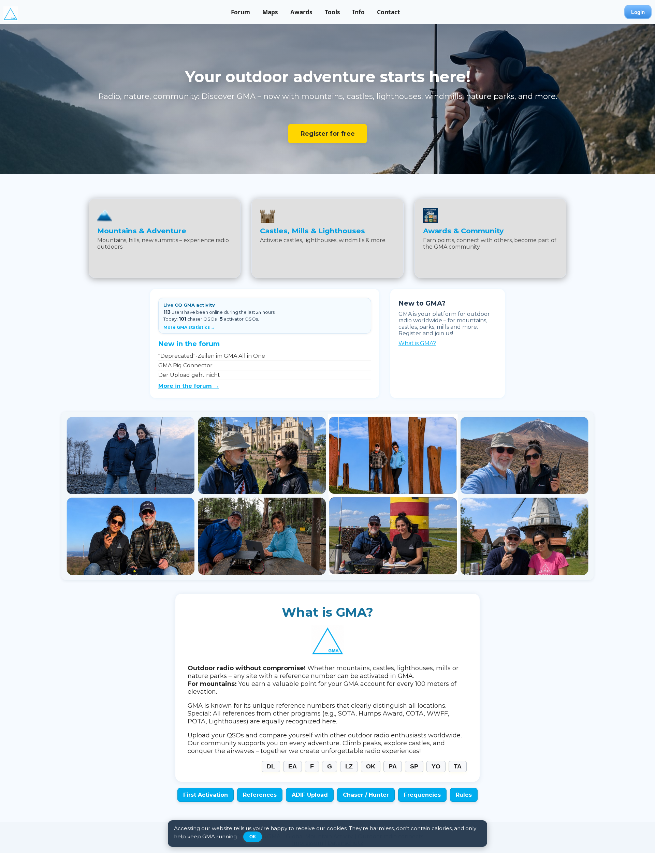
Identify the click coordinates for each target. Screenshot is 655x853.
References (260, 795)
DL (271, 766)
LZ (349, 766)
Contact (388, 12)
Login (638, 12)
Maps (270, 12)
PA (393, 766)
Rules (464, 795)
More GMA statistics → (189, 327)
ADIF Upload (310, 795)
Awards (301, 12)
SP (414, 766)
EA (292, 766)
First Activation (205, 795)
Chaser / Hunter (366, 795)
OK (370, 766)
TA (458, 766)
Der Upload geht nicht (189, 375)
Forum (240, 12)
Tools (332, 12)
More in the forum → (188, 386)
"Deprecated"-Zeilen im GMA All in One (211, 356)
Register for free (328, 133)
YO (436, 766)
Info (358, 12)
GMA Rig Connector (185, 365)
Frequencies (422, 795)
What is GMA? (417, 343)
